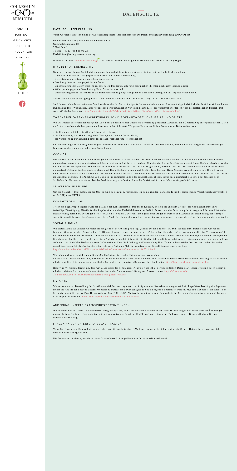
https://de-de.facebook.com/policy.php (186, 262)
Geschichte (22, 40)
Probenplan (22, 52)
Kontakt (22, 57)
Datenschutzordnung (86, 60)
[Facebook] (22, 106)
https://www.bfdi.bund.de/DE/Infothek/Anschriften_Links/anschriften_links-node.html (132, 111)
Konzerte (22, 29)
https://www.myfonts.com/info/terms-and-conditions (110, 296)
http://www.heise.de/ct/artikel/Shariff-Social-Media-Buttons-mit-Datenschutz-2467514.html (104, 249)
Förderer (22, 46)
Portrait (22, 35)
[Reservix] (22, 76)
